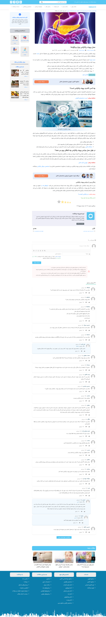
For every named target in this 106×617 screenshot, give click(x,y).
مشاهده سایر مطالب (80, 223)
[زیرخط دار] (38, 251)
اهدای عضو (85, 75)
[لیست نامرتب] (43, 251)
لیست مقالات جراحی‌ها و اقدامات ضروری (74, 11)
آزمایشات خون (46, 582)
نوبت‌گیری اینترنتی (89, 585)
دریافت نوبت (41, 82)
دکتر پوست (69, 600)
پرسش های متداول (84, 2)
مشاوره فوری (91, 579)
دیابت (37, 54)
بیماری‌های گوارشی (45, 591)
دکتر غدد (70, 594)
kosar (77, 346)
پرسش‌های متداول (23, 585)
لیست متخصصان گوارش (81, 98)
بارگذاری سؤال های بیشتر (64, 537)
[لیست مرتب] (40, 251)
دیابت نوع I (92, 60)
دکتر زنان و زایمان (68, 591)
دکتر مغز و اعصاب (67, 585)
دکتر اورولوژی (68, 588)
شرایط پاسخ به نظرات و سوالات (20, 591)
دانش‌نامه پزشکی (85, 11)
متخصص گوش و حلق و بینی (65, 603)
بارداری (48, 579)
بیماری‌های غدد (46, 588)
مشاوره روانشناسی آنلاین (66, 579)
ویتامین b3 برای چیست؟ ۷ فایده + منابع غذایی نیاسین (24, 72)
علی (78, 502)
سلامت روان (47, 585)
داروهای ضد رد (44, 186)
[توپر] (34, 251)
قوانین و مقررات (24, 588)
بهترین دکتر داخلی (83, 163)
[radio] (70, 203)
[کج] (36, 251)
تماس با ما (76, 2)
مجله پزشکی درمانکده (92, 11)
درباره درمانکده (93, 2)
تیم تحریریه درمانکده (90, 50)
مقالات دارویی (15, 52)
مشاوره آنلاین (90, 582)
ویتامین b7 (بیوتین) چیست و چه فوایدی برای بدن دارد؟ (24, 83)
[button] (35, 559)
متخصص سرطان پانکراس (43, 166)
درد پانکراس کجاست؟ (83, 194)
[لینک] (45, 251)
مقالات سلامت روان (25, 40)
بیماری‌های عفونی (45, 594)
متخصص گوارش (68, 582)
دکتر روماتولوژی (68, 597)
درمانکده (25, 76)
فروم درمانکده (90, 588)
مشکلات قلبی (89, 147)
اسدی (75, 518)
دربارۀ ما (26, 582)
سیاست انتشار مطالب (22, 594)
